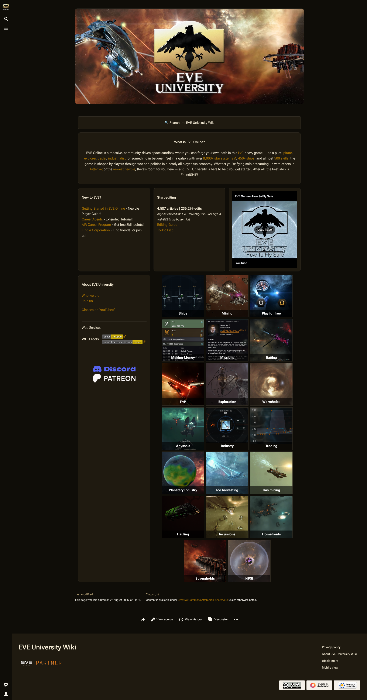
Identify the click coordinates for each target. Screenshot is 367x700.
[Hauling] (183, 517)
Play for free (271, 313)
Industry (227, 446)
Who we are (90, 296)
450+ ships (246, 158)
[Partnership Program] (41, 662)
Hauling (183, 534)
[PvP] (183, 384)
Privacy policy (331, 647)
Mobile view (330, 667)
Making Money (183, 358)
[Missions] (227, 340)
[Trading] (271, 426)
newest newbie (124, 169)
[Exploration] (227, 384)
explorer (90, 158)
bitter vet (96, 169)
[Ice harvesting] (227, 473)
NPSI (249, 578)
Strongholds (205, 578)
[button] (264, 229)
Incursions (227, 534)
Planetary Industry (183, 490)
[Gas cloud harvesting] (271, 473)
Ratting (271, 358)
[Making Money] (183, 340)
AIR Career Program (96, 225)
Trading (271, 446)
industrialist (117, 158)
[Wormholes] (271, 384)
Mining (227, 313)
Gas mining (271, 490)
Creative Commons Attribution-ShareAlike (203, 599)
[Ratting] (271, 340)
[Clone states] (271, 296)
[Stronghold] (205, 561)
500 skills (281, 158)
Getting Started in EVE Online (103, 208)
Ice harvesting (227, 490)
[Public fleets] (249, 561)
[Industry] (227, 425)
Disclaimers (330, 660)
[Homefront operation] (271, 517)
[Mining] (227, 296)
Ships (183, 313)
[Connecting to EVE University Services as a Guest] (114, 369)
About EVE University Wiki (339, 654)
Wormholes (271, 402)
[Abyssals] (183, 429)
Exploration (227, 402)
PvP (240, 153)
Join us (87, 301)
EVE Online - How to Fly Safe (254, 196)
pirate (287, 153)
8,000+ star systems (218, 158)
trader (102, 158)
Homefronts (271, 534)
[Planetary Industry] (183, 473)
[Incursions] (227, 517)
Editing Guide (167, 225)
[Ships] (183, 296)
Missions (227, 358)
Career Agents (92, 219)
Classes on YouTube (97, 310)
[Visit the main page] (6, 7)
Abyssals (183, 446)
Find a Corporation (96, 230)
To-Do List (165, 230)
